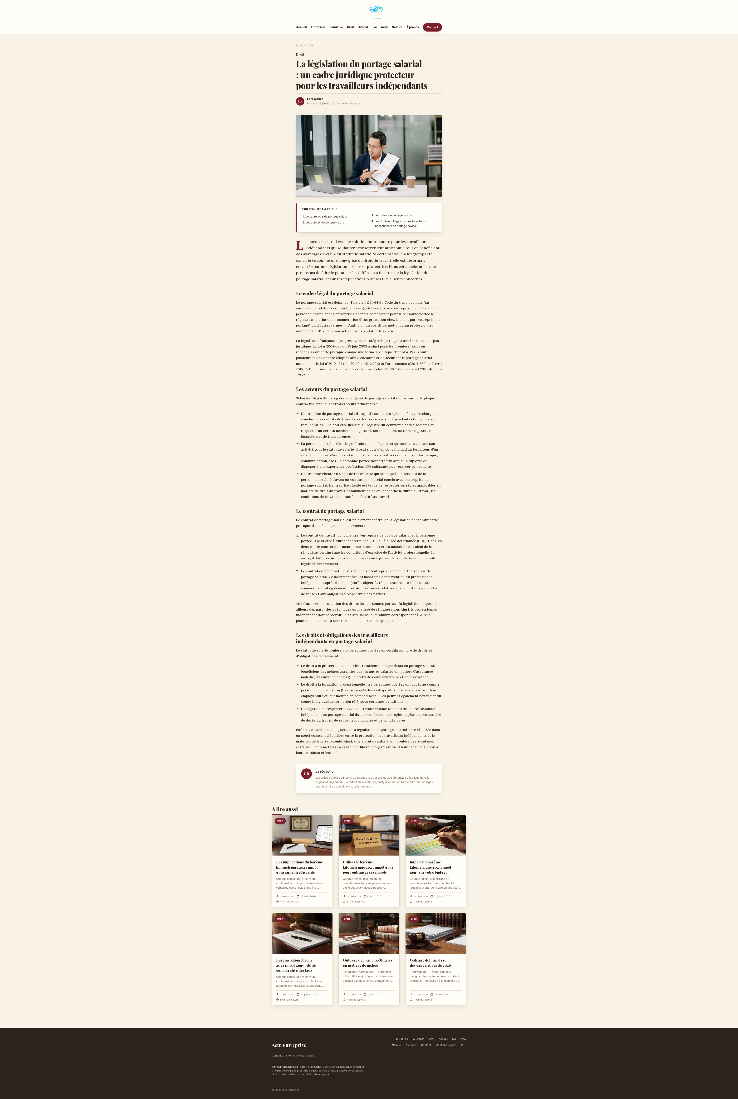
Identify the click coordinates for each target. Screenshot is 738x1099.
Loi (374, 27)
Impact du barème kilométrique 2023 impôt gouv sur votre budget (430, 866)
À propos (412, 27)
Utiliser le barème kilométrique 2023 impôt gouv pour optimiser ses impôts (368, 866)
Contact (432, 27)
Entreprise (318, 27)
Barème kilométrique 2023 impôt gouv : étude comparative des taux (296, 964)
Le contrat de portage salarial (393, 215)
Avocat (363, 27)
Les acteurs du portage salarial (325, 222)
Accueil (301, 27)
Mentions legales (446, 1045)
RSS (463, 1045)
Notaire (397, 27)
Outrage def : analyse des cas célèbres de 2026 (430, 962)
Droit (350, 27)
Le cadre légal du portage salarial (327, 216)
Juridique (336, 27)
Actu (384, 27)
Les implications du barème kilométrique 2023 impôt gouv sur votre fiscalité (299, 866)
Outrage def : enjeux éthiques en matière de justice (367, 962)
